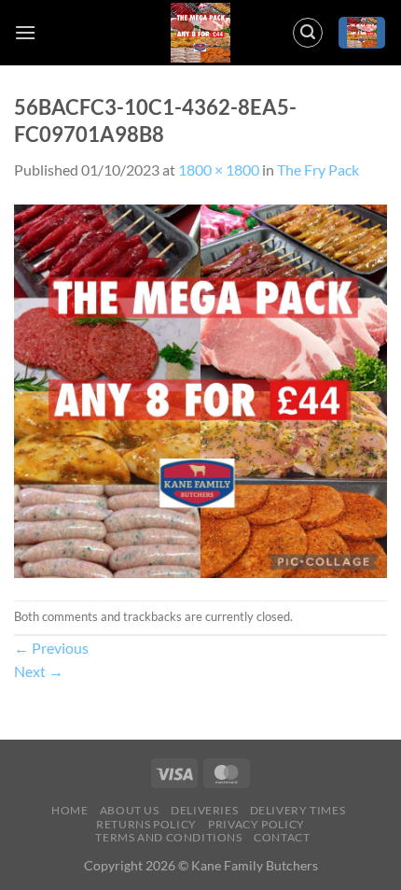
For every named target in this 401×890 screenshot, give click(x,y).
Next (38, 671)
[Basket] (362, 33)
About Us (129, 810)
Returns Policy (146, 824)
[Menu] (25, 32)
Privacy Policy (256, 824)
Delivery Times (298, 810)
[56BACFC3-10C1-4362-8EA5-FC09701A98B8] (200, 389)
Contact (282, 837)
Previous (51, 648)
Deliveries (204, 810)
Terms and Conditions (168, 837)
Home (69, 810)
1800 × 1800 (218, 169)
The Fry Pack (318, 169)
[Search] (308, 33)
